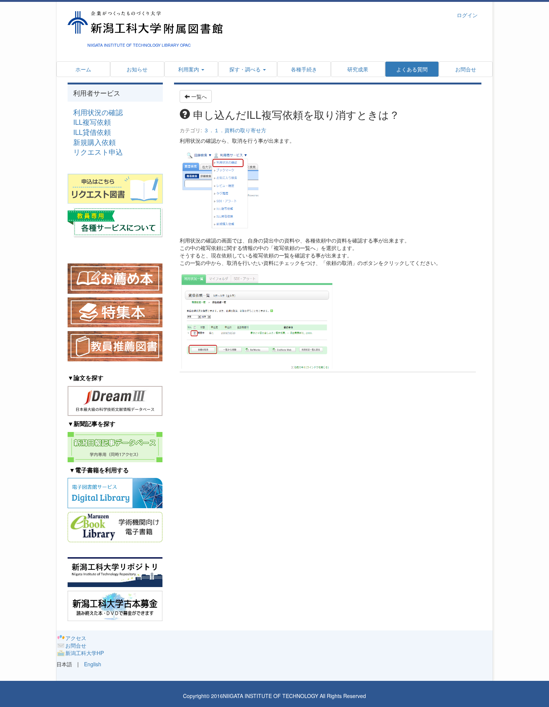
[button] (247, 69)
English (92, 664)
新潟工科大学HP (84, 653)
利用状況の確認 (98, 112)
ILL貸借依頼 (92, 132)
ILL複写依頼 (92, 122)
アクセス (75, 638)
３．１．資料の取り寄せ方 (235, 130)
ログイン (467, 15)
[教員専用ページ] (115, 221)
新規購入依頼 (94, 142)
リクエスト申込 (98, 152)
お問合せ (75, 645)
